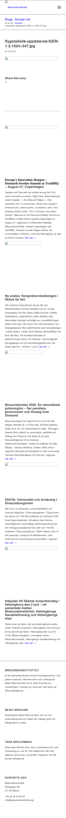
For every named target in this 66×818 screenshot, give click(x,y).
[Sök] (51, 7)
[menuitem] (51, 7)
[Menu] (59, 7)
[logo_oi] (27, 7)
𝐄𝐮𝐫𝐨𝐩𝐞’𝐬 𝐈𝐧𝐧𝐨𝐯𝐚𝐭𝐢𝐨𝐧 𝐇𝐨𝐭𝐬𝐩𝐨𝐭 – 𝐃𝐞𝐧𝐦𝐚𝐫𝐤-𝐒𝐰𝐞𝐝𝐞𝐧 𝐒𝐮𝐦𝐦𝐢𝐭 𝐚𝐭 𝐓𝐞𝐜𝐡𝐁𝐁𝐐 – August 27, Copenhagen (32, 183)
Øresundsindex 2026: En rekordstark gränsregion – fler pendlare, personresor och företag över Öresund (32, 409)
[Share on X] (9, 82)
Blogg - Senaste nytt (17, 19)
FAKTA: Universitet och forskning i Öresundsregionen (31, 501)
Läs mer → (30, 237)
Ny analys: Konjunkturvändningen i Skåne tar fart (31, 297)
